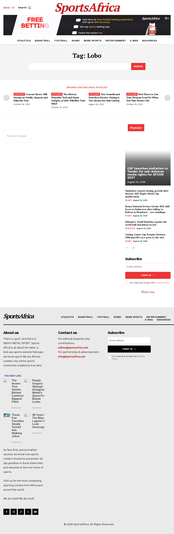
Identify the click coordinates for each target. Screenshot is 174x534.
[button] (25, 7)
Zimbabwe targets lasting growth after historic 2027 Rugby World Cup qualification (147, 193)
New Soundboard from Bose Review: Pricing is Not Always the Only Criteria (104, 97)
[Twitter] (28, 512)
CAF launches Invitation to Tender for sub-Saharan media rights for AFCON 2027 (147, 173)
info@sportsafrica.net (71, 356)
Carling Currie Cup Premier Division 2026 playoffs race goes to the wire (145, 236)
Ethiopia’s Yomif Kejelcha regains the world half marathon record (146, 223)
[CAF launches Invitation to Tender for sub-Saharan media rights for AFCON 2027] (148, 157)
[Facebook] (6, 512)
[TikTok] (21, 512)
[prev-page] (6, 98)
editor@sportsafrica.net (73, 347)
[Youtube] (35, 512)
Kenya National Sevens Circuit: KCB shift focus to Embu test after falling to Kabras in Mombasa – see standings (147, 209)
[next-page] (167, 98)
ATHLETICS (130, 228)
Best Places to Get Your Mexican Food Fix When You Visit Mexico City (142, 97)
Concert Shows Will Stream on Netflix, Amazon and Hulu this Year (31, 97)
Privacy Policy (162, 282)
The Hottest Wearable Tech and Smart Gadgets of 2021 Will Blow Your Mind (68, 99)
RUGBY (128, 200)
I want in (146, 275)
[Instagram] (14, 512)
